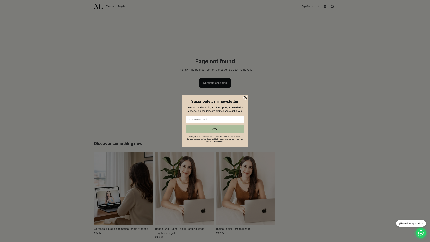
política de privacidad (209, 139)
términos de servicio (235, 139)
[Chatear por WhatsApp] (421, 233)
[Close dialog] (245, 97)
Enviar (215, 128)
